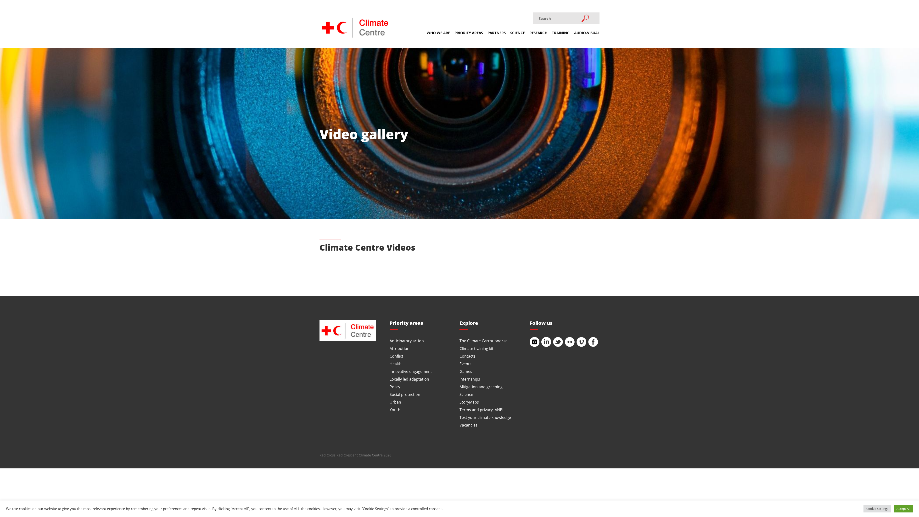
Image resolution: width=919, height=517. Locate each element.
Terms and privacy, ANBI (481, 409)
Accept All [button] (903, 508)
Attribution (399, 348)
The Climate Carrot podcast (484, 340)
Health (396, 363)
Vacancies (468, 424)
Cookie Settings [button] (877, 508)
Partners (497, 32)
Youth (395, 409)
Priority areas (468, 32)
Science (517, 32)
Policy (395, 386)
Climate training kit (476, 348)
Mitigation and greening (481, 386)
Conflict (396, 356)
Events (465, 363)
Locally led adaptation (409, 379)
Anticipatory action (407, 340)
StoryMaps (469, 402)
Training (561, 32)
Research (538, 32)
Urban (395, 402)
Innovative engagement (411, 371)
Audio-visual (587, 32)
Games (466, 371)
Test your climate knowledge (485, 417)
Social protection (405, 394)
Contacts (468, 356)
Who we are (438, 32)
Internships (470, 379)
